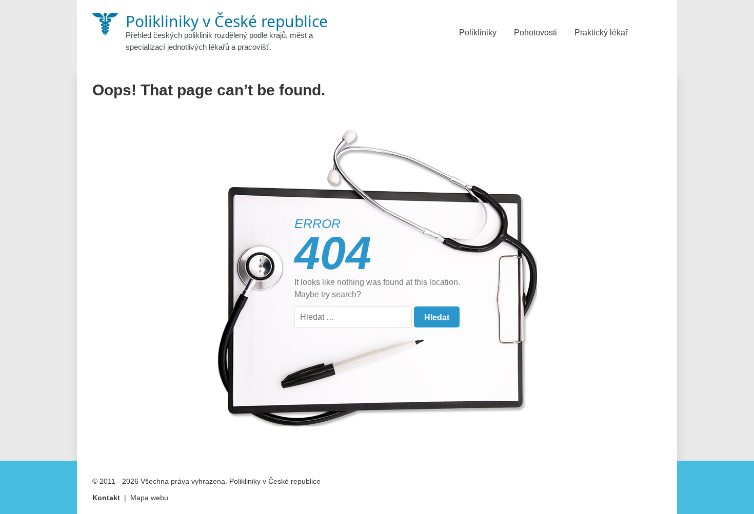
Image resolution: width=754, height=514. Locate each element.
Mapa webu (149, 498)
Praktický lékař (601, 32)
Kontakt (106, 498)
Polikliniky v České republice (275, 481)
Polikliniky (478, 32)
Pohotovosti (535, 32)
